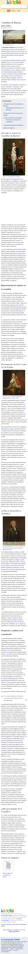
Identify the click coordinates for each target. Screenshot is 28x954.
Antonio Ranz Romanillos (17, 565)
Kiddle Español (4, 948)
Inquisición (11, 748)
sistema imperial (7, 431)
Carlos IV (9, 62)
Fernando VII (16, 62)
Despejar (22, 6)
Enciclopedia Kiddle (6, 915)
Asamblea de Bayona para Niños (10, 924)
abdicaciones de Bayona (7, 68)
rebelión (13, 320)
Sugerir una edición (14, 931)
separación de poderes (7, 652)
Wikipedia (21, 946)
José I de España (16, 76)
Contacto (15, 950)
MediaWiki (20, 947)
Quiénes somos (19, 948)
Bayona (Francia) (11, 51)
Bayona (8, 45)
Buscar (25, 6)
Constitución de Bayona (7, 74)
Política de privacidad (6, 950)
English (18, 10)
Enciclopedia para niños (7, 28)
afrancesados (11, 851)
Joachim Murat (21, 253)
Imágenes (13, 10)
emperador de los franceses (14, 176)
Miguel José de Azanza (8, 546)
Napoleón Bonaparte (7, 549)
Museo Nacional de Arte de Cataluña (12, 397)
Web (9, 10)
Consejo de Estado (6, 678)
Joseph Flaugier (15, 396)
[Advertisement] (14, 16)
